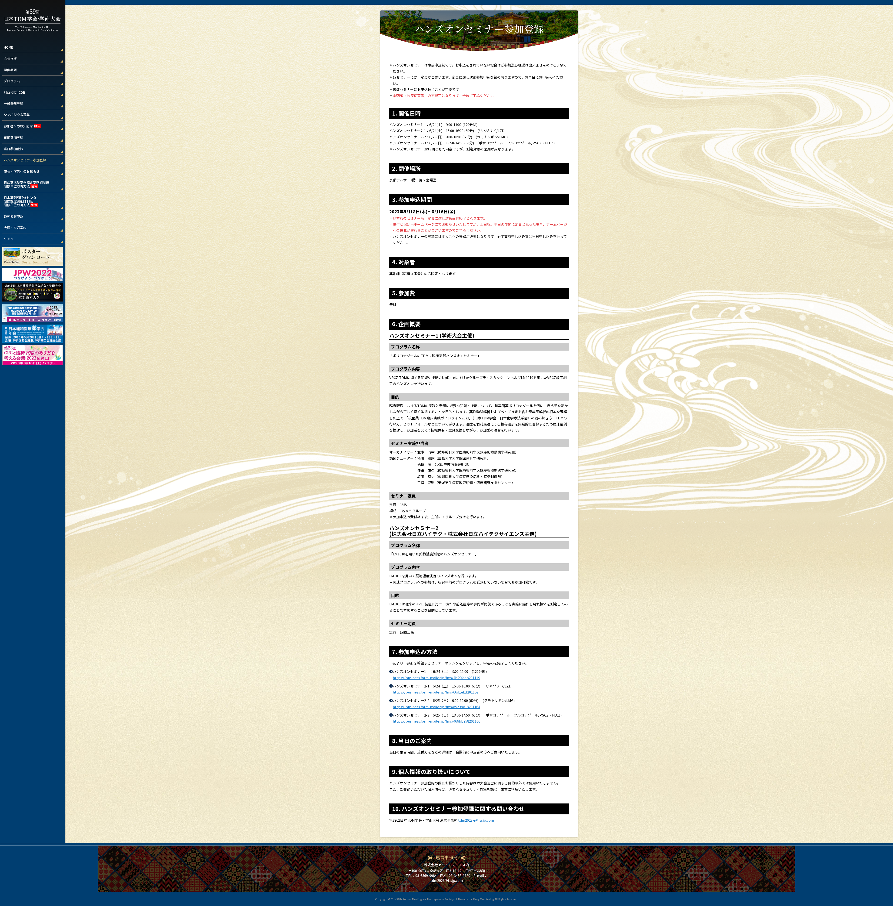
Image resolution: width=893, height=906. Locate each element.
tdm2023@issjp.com (446, 880)
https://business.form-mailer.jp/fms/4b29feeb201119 (436, 677)
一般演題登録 (13, 103)
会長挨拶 (10, 58)
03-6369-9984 (426, 875)
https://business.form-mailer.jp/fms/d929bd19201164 (436, 706)
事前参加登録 (13, 137)
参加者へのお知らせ (18, 126)
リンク (8, 238)
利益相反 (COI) (14, 92)
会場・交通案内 (15, 227)
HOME (8, 47)
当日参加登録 (13, 148)
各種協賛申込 (13, 216)
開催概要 (10, 69)
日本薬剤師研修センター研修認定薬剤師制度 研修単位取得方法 (22, 201)
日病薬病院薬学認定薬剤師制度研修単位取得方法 (26, 184)
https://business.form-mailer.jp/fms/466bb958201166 (436, 721)
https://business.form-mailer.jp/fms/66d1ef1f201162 (435, 692)
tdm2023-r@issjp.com (476, 820)
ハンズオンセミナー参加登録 (25, 160)
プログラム (12, 81)
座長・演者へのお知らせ (22, 171)
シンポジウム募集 (17, 114)
